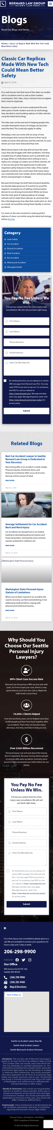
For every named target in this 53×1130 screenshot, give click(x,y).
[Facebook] (17, 960)
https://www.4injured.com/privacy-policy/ (26, 400)
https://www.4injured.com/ (20, 394)
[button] (50, 3)
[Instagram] (30, 960)
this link (11, 219)
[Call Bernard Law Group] (3, 4)
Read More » (10, 480)
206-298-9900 (20, 952)
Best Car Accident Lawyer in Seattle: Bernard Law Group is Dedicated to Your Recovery (25, 459)
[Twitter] (23, 960)
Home (4, 44)
